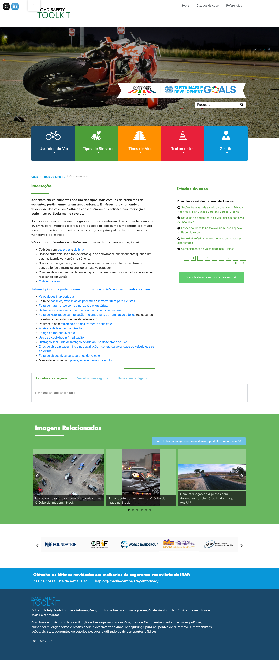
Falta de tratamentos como (57, 305)
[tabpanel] (139, 393)
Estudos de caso (208, 5)
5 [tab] (146, 510)
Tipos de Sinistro (98, 148)
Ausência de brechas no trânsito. (61, 328)
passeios (56, 301)
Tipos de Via (140, 148)
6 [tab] (150, 510)
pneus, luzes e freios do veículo (91, 360)
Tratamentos (182, 148)
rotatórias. (101, 305)
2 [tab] (133, 510)
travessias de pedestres (79, 301)
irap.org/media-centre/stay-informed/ (127, 581)
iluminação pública (123, 315)
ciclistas (79, 249)
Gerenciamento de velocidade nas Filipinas (207, 248)
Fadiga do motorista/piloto (57, 333)
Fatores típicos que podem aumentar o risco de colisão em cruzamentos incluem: (91, 289)
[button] (37, 545)
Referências (234, 5)
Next (241, 476)
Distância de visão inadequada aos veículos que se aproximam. (81, 310)
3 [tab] (137, 510)
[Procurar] (242, 105)
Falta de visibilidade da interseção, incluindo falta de (74, 315)
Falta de (44, 355)
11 (236, 263)
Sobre (185, 5)
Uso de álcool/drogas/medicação (61, 337)
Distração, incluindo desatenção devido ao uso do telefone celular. (83, 342)
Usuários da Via (53, 148)
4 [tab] (142, 510)
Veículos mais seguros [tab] (92, 378)
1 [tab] (129, 510)
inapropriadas (65, 296)
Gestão (226, 148)
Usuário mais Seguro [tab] (132, 378)
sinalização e (85, 305)
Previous (38, 476)
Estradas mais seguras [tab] (51, 378)
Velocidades (47, 296)
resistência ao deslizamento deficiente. (87, 324)
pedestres (64, 249)
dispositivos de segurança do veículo (75, 355)
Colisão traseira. (50, 281)
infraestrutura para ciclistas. (117, 301)
